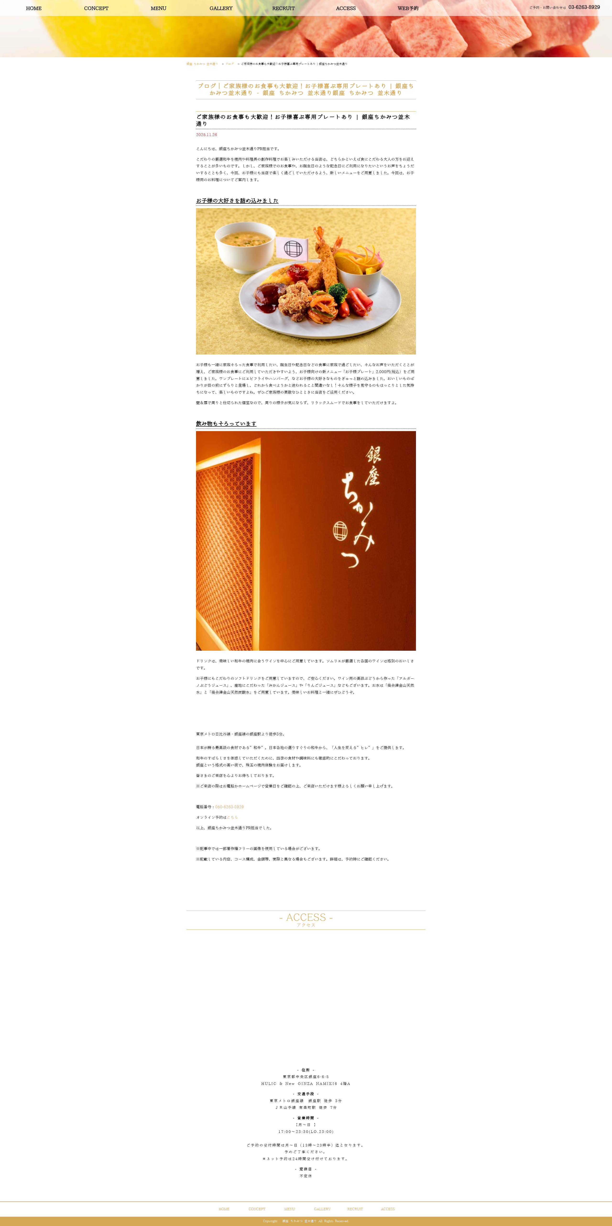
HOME (34, 8)
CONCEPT (96, 8)
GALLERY (221, 8)
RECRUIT (283, 8)
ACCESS (346, 8)
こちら (232, 817)
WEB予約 (408, 8)
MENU (158, 8)
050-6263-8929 (229, 807)
